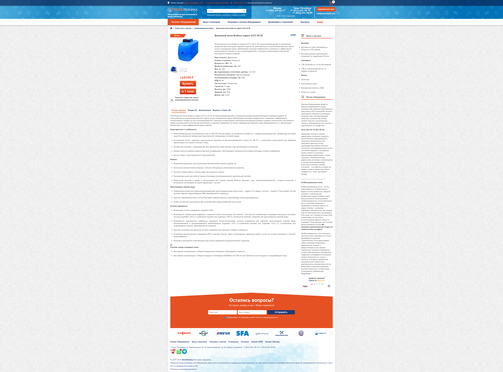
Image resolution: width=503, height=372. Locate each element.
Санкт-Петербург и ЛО (193, 3)
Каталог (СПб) (257, 342)
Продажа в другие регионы (218, 3)
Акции (320, 22)
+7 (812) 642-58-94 (302, 12)
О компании (233, 342)
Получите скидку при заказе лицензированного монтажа (186, 98)
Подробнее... (306, 273)
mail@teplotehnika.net (326, 13)
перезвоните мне (326, 9)
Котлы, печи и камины (183, 28)
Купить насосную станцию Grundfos (231, 15)
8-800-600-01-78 (240, 3)
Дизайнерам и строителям (280, 22)
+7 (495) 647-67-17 (275, 10)
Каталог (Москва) (272, 342)
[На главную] (183, 10)
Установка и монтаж (217, 342)
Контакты (305, 22)
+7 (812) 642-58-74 (300, 10)
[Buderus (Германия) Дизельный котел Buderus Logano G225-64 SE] (188, 50)
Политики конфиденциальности (267, 317)
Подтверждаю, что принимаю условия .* (253, 317)
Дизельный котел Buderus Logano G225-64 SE (233, 28)
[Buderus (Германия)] (293, 35)
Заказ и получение (211, 22)
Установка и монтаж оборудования (244, 22)
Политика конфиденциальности (183, 369)
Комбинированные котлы (203, 28)
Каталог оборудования (184, 22)
